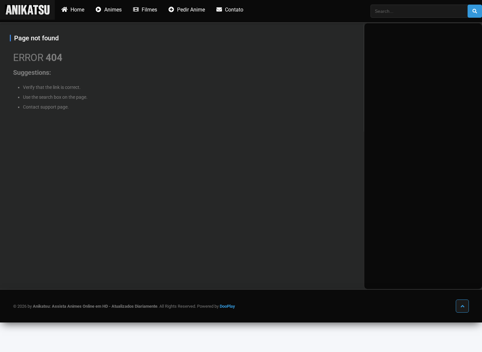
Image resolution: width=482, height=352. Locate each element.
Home (76, 10)
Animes (112, 10)
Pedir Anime (190, 10)
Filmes (148, 10)
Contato (233, 10)
